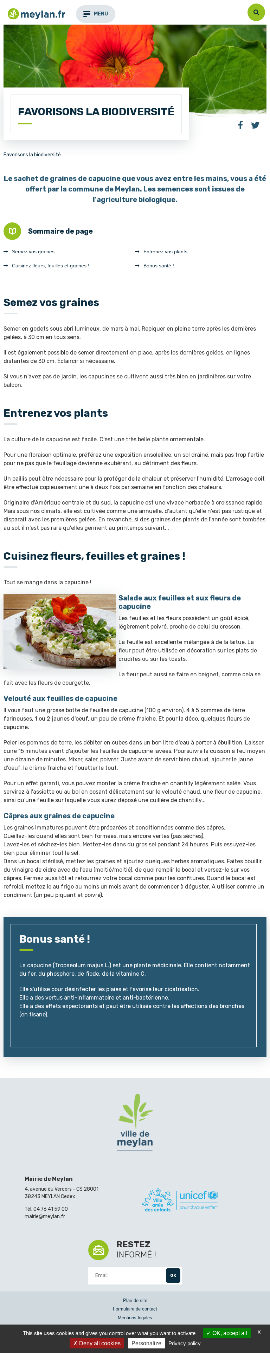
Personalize (146, 1343)
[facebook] (240, 126)
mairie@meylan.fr (45, 1216)
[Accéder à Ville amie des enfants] (180, 1201)
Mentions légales (135, 1317)
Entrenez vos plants (165, 251)
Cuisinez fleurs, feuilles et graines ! (50, 265)
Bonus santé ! (158, 265)
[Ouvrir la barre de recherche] (256, 12)
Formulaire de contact (135, 1309)
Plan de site (135, 1300)
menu (101, 14)
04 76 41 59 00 (50, 1209)
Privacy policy (184, 1343)
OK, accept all (229, 1333)
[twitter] (255, 126)
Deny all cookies (99, 1343)
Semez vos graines (33, 251)
